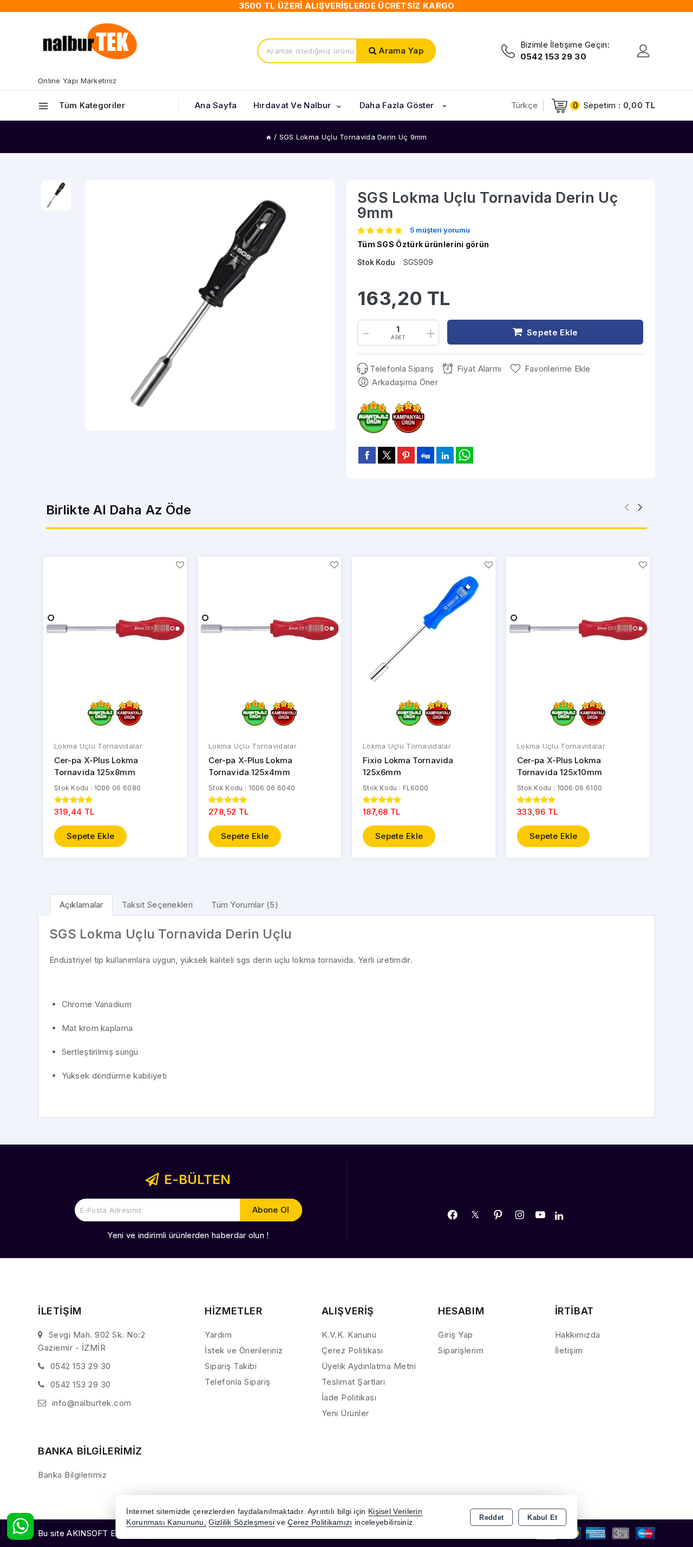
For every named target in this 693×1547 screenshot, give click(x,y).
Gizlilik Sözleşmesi (241, 1522)
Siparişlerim (460, 1350)
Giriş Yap (455, 1335)
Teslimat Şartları (353, 1382)
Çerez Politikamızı (319, 1522)
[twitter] (386, 455)
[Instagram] (520, 1215)
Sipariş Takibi (231, 1366)
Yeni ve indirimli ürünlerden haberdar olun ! (188, 1235)
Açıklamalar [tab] (81, 905)
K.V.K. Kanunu (349, 1335)
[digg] (425, 455)
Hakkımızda (577, 1335)
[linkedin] (445, 455)
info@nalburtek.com (92, 1403)
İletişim (569, 1350)
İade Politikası (349, 1397)
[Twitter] (475, 1214)
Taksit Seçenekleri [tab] (157, 905)
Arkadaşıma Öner (405, 382)
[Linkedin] (559, 1216)
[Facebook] (453, 1215)
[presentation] (626, 507)
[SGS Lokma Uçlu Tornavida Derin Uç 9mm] (210, 305)
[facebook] (367, 455)
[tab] (81, 904)
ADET (398, 337)
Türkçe (524, 105)
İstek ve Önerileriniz (244, 1350)
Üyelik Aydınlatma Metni (369, 1366)
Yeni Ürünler (345, 1413)
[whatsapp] (464, 455)
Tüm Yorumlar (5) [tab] (244, 905)
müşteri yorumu (440, 230)
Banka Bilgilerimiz (72, 1475)
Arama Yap (401, 50)
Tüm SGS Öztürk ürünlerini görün (423, 244)
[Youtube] (540, 1215)
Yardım (218, 1335)
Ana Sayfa (216, 105)
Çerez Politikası (352, 1350)
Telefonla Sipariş (402, 368)
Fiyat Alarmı (479, 368)
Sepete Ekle (90, 836)
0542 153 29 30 (80, 1366)
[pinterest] (406, 455)
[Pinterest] (498, 1215)
